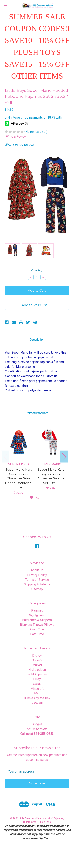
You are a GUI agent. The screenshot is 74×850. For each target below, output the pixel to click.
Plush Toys (37, 629)
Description (37, 339)
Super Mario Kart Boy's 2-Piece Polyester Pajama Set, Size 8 (51, 476)
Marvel (37, 665)
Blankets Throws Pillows (37, 625)
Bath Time (37, 634)
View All (37, 703)
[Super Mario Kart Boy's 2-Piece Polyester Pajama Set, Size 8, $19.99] (51, 441)
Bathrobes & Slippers (37, 620)
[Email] (14, 322)
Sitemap (37, 589)
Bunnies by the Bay (37, 698)
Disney (37, 655)
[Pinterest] (35, 322)
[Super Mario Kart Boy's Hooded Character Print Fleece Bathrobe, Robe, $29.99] (18, 441)
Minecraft (37, 689)
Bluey (37, 679)
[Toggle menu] (5, 5)
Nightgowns (37, 615)
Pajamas (37, 610)
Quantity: (37, 270)
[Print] (21, 322)
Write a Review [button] (16, 136)
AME (37, 693)
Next (64, 456)
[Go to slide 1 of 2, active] (31, 497)
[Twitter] (28, 322)
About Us (37, 570)
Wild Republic (37, 674)
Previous (5, 456)
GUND (37, 684)
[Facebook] (7, 322)
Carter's (37, 660)
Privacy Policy (37, 575)
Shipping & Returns (37, 584)
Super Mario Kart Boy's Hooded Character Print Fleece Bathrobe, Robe (18, 478)
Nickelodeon (37, 670)
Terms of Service (37, 580)
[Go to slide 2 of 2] (37, 497)
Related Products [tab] (37, 413)
